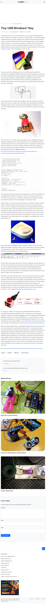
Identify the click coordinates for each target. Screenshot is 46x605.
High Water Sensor (5, 569)
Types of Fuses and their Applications (11, 361)
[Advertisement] (23, 13)
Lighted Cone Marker (5, 574)
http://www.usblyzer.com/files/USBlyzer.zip (34, 323)
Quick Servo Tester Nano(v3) (9, 415)
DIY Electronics (24, 352)
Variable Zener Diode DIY (6, 572)
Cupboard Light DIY (5, 563)
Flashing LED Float (5, 565)
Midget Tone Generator (6, 558)
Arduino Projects (4, 31)
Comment (3, 507)
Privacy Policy (38, 598)
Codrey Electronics (9, 598)
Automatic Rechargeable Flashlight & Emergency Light (15, 368)
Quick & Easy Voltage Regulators (8, 556)
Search (43, 548)
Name (2, 520)
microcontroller (28, 35)
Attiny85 (9, 352)
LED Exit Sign (4, 567)
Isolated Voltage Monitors (6, 560)
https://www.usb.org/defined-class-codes (25, 289)
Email (2, 527)
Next (4, 370)
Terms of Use (32, 598)
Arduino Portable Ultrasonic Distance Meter (13, 453)
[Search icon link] (1, 2)
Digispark (16, 352)
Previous (7, 363)
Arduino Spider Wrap (7, 491)
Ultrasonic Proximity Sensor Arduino (9, 576)
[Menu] (44, 2)
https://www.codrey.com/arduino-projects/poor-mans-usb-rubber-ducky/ (24, 348)
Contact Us (43, 598)
